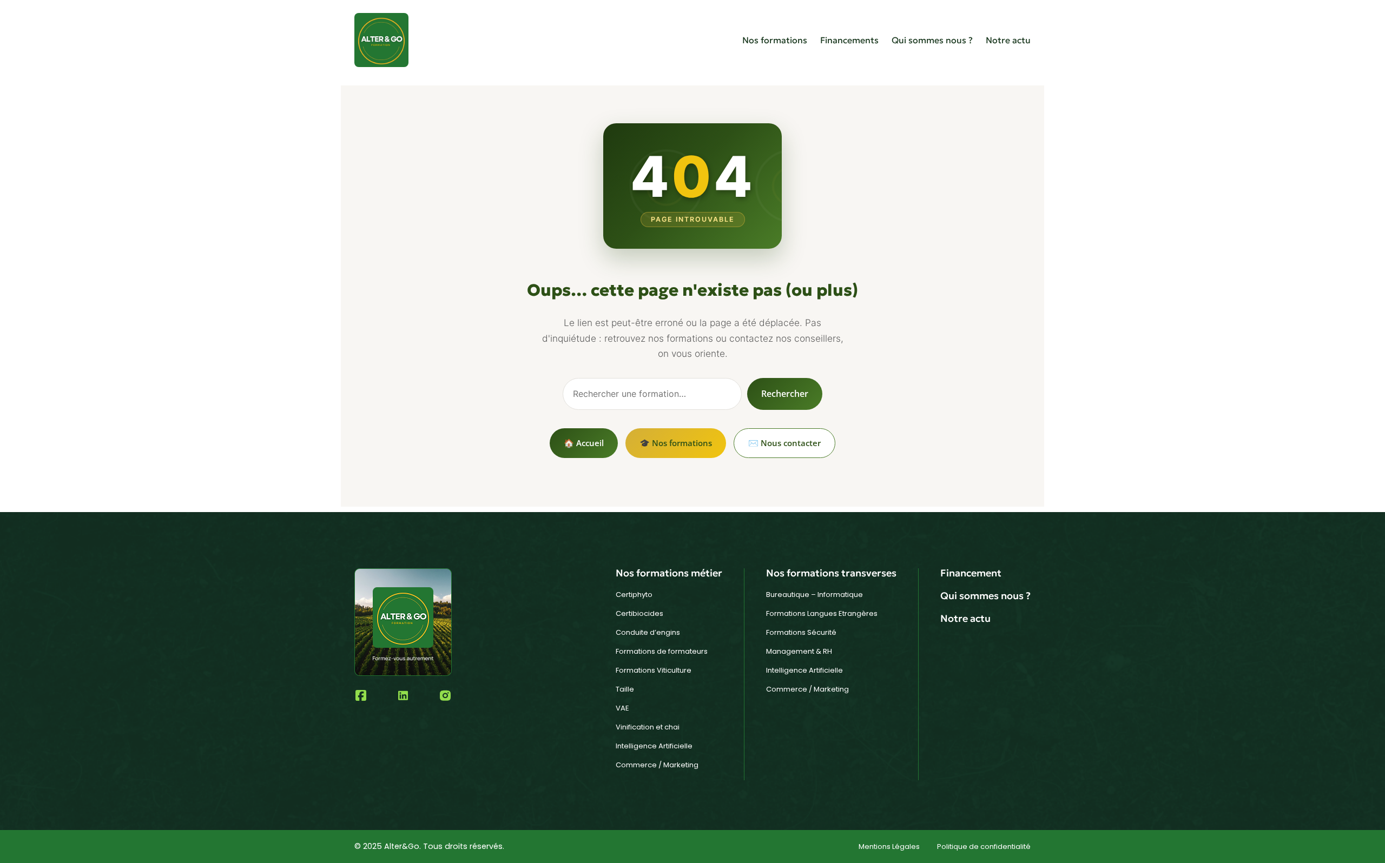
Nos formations (774, 40)
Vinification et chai (648, 727)
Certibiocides (639, 613)
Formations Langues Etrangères (822, 613)
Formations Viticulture (653, 670)
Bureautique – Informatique (814, 594)
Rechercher (784, 394)
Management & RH (799, 651)
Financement (970, 573)
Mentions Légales (889, 846)
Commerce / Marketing (657, 765)
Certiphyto (634, 594)
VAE (622, 708)
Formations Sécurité (801, 632)
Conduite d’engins (648, 632)
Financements (849, 40)
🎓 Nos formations (675, 442)
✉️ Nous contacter (784, 442)
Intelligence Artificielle (654, 746)
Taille (625, 689)
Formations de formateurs (662, 651)
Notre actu (1008, 40)
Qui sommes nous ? (932, 40)
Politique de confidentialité (984, 846)
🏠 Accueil (584, 442)
